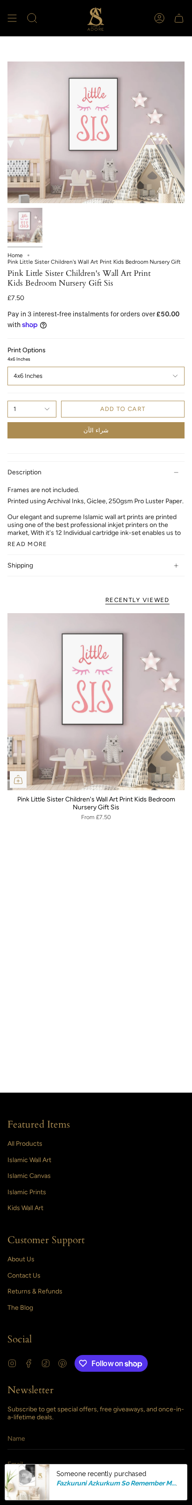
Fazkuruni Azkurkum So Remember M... (116, 1483)
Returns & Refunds (34, 1291)
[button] (32, 18)
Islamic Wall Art (29, 1160)
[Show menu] (12, 18)
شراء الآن (96, 430)
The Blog (20, 1308)
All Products (24, 1144)
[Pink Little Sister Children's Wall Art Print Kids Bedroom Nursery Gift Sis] (96, 701)
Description (24, 472)
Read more (27, 543)
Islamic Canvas (29, 1176)
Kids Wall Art (25, 1208)
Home (15, 255)
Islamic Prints (26, 1192)
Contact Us (24, 1275)
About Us (20, 1259)
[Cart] (179, 18)
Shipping (20, 565)
